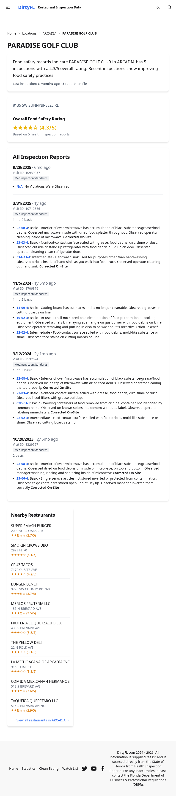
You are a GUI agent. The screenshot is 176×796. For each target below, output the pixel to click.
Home (11, 33)
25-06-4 (22, 478)
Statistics (29, 768)
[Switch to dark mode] (158, 7)
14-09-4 (22, 307)
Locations (29, 33)
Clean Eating (49, 768)
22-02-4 (22, 332)
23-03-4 (22, 242)
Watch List (70, 768)
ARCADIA (49, 33)
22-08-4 (22, 228)
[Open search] (169, 7)
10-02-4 (22, 318)
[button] (8, 7)
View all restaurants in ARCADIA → (43, 720)
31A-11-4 (23, 257)
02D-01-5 (23, 403)
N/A (19, 186)
